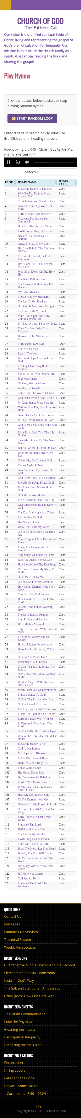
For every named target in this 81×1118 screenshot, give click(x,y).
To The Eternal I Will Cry (33, 799)
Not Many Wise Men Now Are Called (36, 867)
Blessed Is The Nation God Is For (35, 338)
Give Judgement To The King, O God (37, 506)
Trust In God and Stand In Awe (36, 201)
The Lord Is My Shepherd (33, 296)
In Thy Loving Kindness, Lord (36, 420)
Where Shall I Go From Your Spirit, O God (35, 788)
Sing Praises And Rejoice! (33, 619)
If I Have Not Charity (30, 873)
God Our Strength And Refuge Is (37, 397)
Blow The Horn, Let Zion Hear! (37, 848)
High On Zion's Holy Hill (33, 763)
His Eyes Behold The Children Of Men (36, 250)
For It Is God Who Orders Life (36, 373)
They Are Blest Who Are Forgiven (32, 330)
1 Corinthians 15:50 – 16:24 (25, 1093)
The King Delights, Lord (32, 279)
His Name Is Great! (29, 522)
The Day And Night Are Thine (36, 512)
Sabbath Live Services (21, 932)
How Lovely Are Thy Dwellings (37, 564)
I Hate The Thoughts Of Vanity (36, 713)
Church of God (40, 20)
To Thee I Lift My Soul (32, 311)
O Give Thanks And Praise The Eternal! (36, 668)
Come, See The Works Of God (36, 393)
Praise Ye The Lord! (30, 824)
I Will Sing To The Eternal (34, 839)
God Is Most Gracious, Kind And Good (37, 426)
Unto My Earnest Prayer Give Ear (35, 454)
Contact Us (12, 916)
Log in (40, 1105)
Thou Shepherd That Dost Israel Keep (37, 541)
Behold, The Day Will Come (35, 853)
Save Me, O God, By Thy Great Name (36, 442)
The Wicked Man (28, 348)
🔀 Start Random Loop (32, 118)
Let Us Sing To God (30, 517)
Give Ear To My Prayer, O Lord (37, 804)
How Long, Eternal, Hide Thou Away (36, 588)
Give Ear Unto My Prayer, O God (35, 472)
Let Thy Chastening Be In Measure (33, 368)
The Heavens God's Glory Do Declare (35, 286)
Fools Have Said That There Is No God (36, 434)
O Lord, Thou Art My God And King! (36, 811)
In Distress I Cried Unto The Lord (35, 725)
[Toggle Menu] (5, 5)
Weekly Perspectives (20, 947)
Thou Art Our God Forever (34, 594)
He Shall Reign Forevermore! (35, 644)
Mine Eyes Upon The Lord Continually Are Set (34, 317)
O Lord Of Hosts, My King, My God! (37, 571)
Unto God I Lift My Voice (33, 527)
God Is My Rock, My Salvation (36, 477)
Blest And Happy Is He (31, 743)
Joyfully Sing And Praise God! (36, 482)
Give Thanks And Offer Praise (36, 415)
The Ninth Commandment (24, 1014)
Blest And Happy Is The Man (35, 188)
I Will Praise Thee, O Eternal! (35, 231)
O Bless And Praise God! (32, 657)
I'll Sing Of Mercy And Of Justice (33, 638)
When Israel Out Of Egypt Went (37, 689)
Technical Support (18, 939)
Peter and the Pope (19, 1078)
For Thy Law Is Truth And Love (37, 709)
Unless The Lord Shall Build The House (37, 737)
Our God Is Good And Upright (36, 306)
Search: (30, 172)
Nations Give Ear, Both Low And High (37, 409)
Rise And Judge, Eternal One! (35, 559)
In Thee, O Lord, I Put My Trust (37, 323)
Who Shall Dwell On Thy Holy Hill (36, 273)
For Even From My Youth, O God (35, 489)
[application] (40, 162)
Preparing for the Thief (22, 1045)
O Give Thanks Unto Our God (36, 699)
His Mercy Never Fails (31, 772)
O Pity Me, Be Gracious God (35, 460)
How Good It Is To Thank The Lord (36, 601)
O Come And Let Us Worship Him (35, 608)
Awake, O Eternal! (29, 388)
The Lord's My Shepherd (32, 301)
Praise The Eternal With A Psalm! (33, 549)
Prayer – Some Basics (20, 1086)
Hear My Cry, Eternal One (33, 794)
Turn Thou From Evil (31, 344)
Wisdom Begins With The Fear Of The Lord (36, 684)
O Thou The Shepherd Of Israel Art (36, 533)
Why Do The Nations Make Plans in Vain (34, 195)
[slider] (54, 162)
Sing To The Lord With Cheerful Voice (37, 631)
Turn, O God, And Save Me (34, 213)
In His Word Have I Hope (33, 758)
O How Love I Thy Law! (33, 704)
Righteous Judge (27, 378)
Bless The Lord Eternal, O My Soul (36, 651)
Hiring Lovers (14, 1070)
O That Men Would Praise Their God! (37, 676)
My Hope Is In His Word (32, 753)
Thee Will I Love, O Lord (33, 843)
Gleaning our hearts (20, 1029)
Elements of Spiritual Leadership (29, 973)
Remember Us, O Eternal (33, 661)
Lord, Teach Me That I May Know (34, 818)
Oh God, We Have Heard (32, 383)
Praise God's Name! (29, 767)
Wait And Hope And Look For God (36, 360)
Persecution (13, 1062)
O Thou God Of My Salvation (35, 581)
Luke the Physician (18, 1021)
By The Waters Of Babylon (34, 777)
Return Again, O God (30, 465)
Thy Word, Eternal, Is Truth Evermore (34, 258)
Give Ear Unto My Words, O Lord (35, 208)
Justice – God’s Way (19, 980)
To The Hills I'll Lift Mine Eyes (37, 731)
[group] (27, 162)
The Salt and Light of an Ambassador (33, 988)
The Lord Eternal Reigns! (33, 614)
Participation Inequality (22, 1037)
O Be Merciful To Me (30, 577)
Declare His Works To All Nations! (33, 237)
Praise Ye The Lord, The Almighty (32, 885)
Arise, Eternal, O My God (33, 243)
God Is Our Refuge (29, 748)
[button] (8, 162)
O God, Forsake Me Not (32, 495)
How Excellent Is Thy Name (35, 226)
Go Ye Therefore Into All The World (35, 860)
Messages (12, 924)
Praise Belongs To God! (32, 694)
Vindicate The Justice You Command (33, 220)
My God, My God (28, 291)
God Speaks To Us (29, 878)
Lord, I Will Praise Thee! (33, 782)
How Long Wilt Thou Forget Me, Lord (35, 265)
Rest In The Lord (28, 353)
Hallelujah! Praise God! (32, 829)
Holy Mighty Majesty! (31, 624)
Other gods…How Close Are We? (29, 996)
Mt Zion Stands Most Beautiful (36, 402)
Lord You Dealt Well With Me (35, 718)
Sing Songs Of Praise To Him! (36, 554)
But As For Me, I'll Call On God (37, 448)
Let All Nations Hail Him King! (36, 500)
